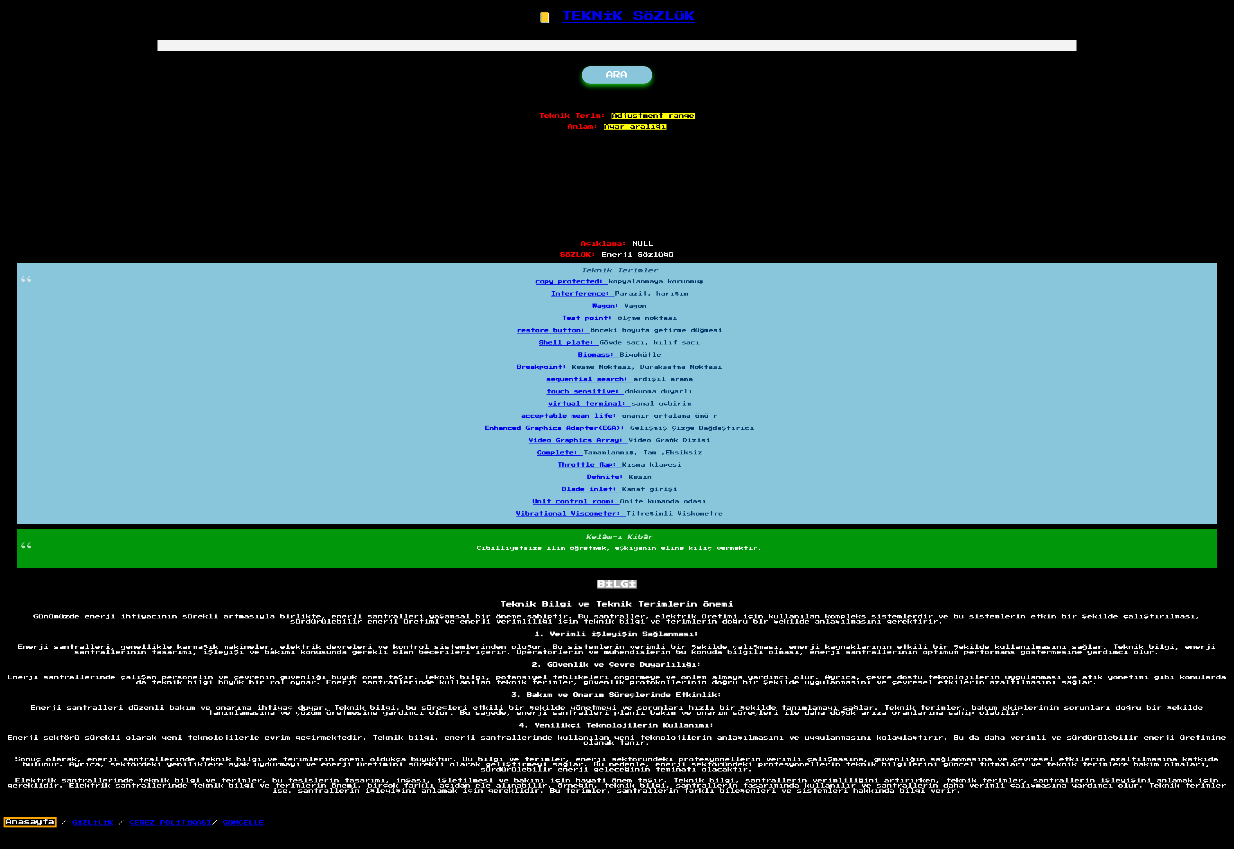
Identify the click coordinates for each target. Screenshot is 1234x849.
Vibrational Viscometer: (571, 514)
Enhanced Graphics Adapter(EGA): (557, 428)
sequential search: (590, 379)
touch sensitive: (585, 391)
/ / (109, 822)
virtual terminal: (589, 404)
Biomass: (598, 355)
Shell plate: (569, 343)
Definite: (608, 477)
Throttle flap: (590, 465)
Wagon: (608, 306)
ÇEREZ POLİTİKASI (171, 822)
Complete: (560, 453)
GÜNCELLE (243, 822)
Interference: (583, 294)
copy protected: (572, 281)
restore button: (553, 330)
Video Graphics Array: (578, 440)
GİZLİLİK (92, 822)
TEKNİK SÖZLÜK (628, 16)
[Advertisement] (617, 186)
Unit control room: (576, 501)
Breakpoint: (544, 367)
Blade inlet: (592, 489)
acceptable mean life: (572, 416)
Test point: (589, 318)
